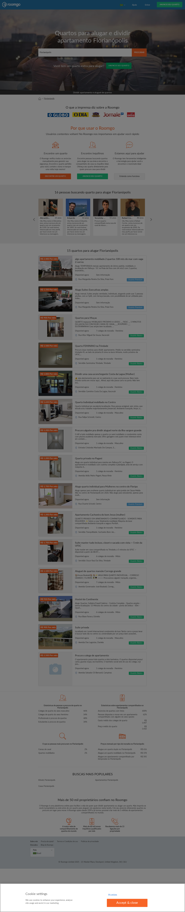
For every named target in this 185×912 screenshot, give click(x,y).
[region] (92, 897)
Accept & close (127, 902)
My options (112, 895)
